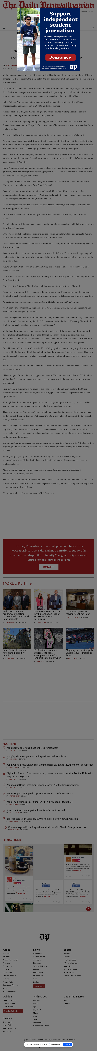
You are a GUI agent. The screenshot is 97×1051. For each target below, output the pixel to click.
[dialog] (48, 525)
